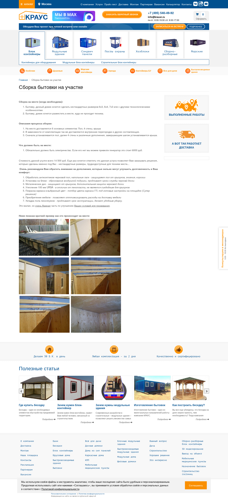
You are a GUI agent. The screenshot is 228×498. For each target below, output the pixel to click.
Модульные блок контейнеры (78, 62)
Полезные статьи (39, 368)
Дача (152, 446)
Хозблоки (142, 51)
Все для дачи (170, 71)
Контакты (187, 4)
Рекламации (27, 465)
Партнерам (146, 4)
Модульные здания (59, 53)
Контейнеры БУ (143, 71)
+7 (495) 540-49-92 (161, 13)
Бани (55, 441)
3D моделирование (192, 449)
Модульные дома (126, 457)
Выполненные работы (186, 115)
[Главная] (33, 15)
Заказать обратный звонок (122, 14)
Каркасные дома (94, 455)
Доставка (123, 4)
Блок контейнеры (32, 53)
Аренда (112, 71)
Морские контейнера (86, 70)
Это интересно (158, 460)
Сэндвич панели (87, 53)
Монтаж (134, 4)
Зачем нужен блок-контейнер (69, 406)
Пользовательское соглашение (63, 493)
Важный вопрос (158, 441)
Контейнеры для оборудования (39, 62)
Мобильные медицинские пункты (97, 466)
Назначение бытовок (194, 466)
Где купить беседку (32, 405)
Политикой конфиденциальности (60, 489)
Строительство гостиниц (190, 473)
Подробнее (195, 26)
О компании (87, 4)
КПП (87, 460)
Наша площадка (29, 455)
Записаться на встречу (169, 26)
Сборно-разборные (170, 53)
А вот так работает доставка (186, 145)
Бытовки (57, 468)
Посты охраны (115, 51)
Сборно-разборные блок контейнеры (192, 443)
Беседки (57, 446)
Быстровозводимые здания (200, 71)
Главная (23, 79)
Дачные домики (93, 446)
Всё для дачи (93, 441)
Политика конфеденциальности (91, 493)
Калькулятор (173, 4)
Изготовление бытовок (149, 405)
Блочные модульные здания (128, 443)
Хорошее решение (160, 455)
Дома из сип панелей (97, 451)
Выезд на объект (192, 454)
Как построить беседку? (188, 405)
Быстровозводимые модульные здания (128, 450)
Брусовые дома (61, 455)
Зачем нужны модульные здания (113, 406)
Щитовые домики (126, 461)
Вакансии (159, 4)
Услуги (99, 4)
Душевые (58, 71)
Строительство (158, 451)
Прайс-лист (110, 4)
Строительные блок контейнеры (118, 62)
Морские (197, 51)
